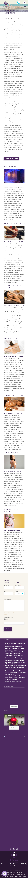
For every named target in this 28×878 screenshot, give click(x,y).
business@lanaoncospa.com (14, 870)
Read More (14, 706)
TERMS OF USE (22, 876)
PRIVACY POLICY (13, 876)
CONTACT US (5, 876)
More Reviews (14, 727)
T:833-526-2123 (14, 868)
